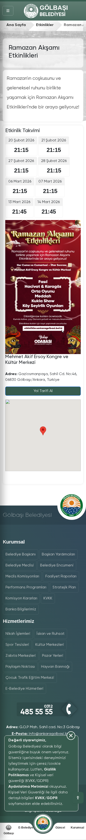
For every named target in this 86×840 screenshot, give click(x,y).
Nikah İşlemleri (17, 634)
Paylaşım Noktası (20, 667)
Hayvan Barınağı (55, 667)
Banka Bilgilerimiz (20, 609)
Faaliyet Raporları (60, 576)
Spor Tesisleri (17, 645)
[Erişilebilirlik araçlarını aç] (78, 797)
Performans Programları (25, 587)
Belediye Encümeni (57, 565)
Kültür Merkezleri (49, 645)
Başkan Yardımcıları (58, 554)
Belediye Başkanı (20, 554)
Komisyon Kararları (21, 598)
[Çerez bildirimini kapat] (39, 808)
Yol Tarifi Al (43, 391)
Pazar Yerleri (52, 656)
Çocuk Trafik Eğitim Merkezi (29, 678)
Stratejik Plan (64, 587)
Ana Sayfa (16, 25)
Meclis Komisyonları (22, 576)
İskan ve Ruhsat (50, 634)
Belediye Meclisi (19, 565)
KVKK (47, 598)
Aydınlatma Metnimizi (28, 787)
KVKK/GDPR (46, 798)
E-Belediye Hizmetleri (24, 689)
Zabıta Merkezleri (20, 656)
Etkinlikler (45, 25)
